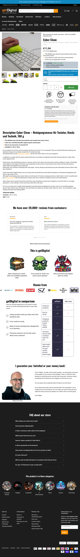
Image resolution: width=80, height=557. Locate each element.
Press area (34, 519)
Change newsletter (7, 526)
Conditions (12, 548)
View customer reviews (51, 121)
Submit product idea (37, 528)
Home (4, 29)
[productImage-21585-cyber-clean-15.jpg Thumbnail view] (13, 80)
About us (19, 515)
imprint (18, 548)
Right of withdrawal (25, 548)
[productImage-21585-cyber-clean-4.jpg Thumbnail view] (26, 75)
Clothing (11, 17)
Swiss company (10, 177)
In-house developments (9, 21)
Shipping (4, 519)
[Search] (56, 11)
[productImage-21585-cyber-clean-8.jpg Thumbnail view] (37, 75)
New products (57, 17)
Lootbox (47, 17)
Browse (4, 17)
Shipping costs (53, 51)
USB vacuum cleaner (23, 153)
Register (64, 532)
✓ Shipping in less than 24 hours (10, 5)
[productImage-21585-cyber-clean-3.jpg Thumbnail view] (20, 75)
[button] (36, 237)
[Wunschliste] (73, 10)
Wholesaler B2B (36, 526)
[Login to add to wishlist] (61, 87)
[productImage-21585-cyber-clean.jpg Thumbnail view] (4, 75)
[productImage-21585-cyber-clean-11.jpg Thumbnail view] (6, 80)
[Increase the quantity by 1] (56, 87)
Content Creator (36, 521)
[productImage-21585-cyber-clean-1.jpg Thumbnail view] (9, 75)
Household (19, 17)
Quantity (45, 83)
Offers (20, 21)
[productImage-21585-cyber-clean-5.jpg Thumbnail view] (31, 75)
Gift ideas (38, 17)
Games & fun (29, 17)
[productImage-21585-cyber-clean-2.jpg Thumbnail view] (15, 75)
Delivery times (6, 517)
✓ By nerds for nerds (37, 5)
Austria (72, 543)
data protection (5, 548)
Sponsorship (35, 524)
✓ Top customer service (25, 5)
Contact (4, 515)
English (75, 5)
